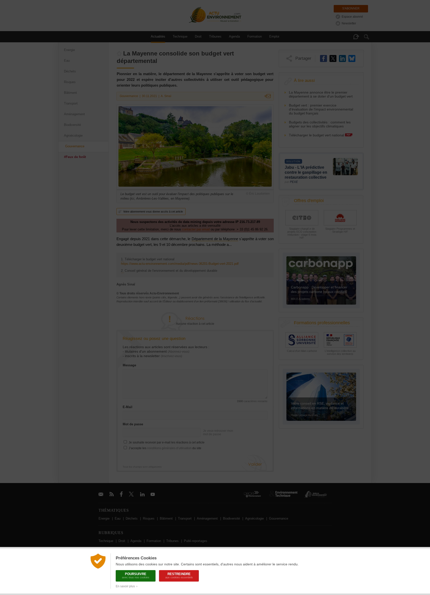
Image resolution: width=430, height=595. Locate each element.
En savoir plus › (126, 586)
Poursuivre (135, 575)
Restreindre (179, 575)
